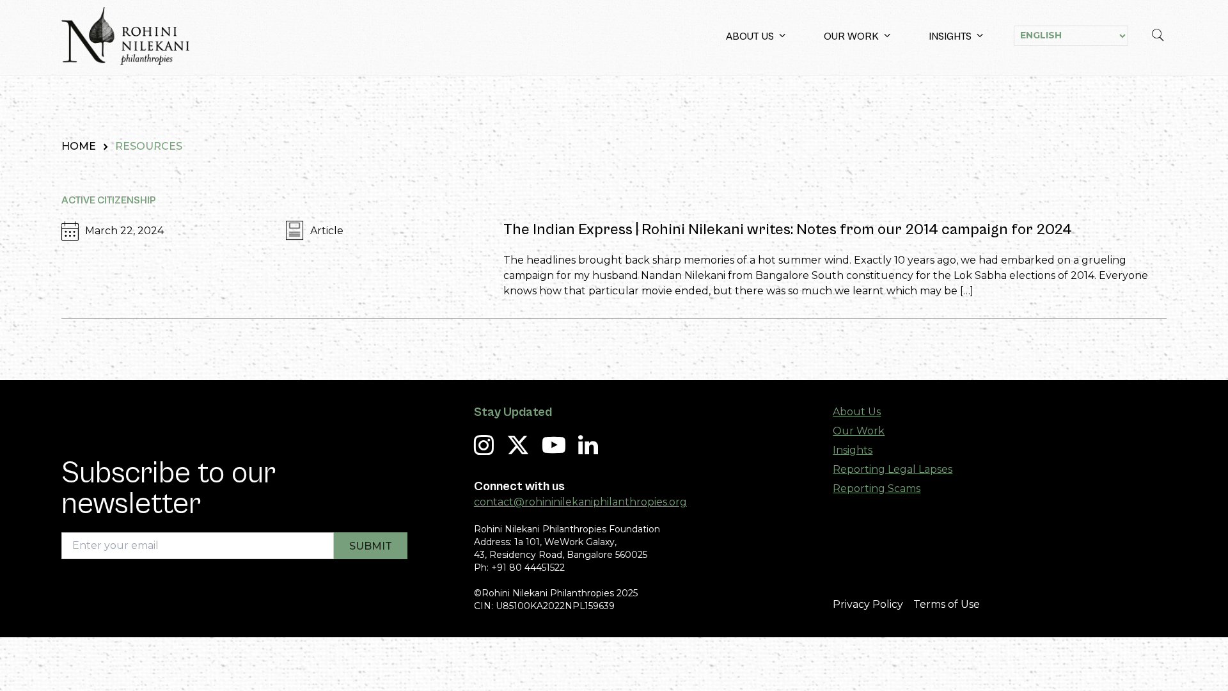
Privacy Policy (868, 604)
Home (78, 146)
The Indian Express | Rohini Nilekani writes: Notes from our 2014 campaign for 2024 (787, 230)
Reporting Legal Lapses (892, 469)
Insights (950, 36)
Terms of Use (946, 604)
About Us (750, 36)
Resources (148, 146)
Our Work (851, 36)
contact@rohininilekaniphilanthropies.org (580, 502)
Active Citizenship (108, 200)
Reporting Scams (876, 488)
